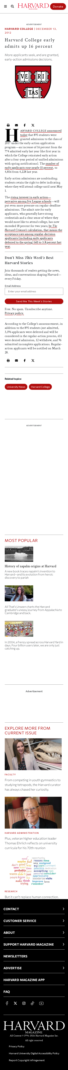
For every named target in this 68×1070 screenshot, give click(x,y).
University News (16, 386)
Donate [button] (58, 6)
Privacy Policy (16, 1046)
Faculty (10, 774)
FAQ (6, 991)
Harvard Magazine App (24, 980)
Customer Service (19, 921)
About (9, 932)
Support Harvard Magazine (28, 944)
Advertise (12, 968)
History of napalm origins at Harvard (30, 566)
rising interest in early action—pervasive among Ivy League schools (28, 199)
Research (11, 891)
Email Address (13, 285)
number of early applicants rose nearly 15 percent (32, 166)
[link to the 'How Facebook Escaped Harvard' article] (34, 630)
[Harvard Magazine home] (33, 6)
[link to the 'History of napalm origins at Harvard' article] (34, 555)
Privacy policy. (14, 313)
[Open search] (12, 6)
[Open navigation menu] (5, 6)
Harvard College (19, 28)
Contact (11, 909)
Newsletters (15, 956)
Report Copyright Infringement (27, 1060)
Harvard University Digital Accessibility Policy (34, 1053)
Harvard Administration (22, 833)
